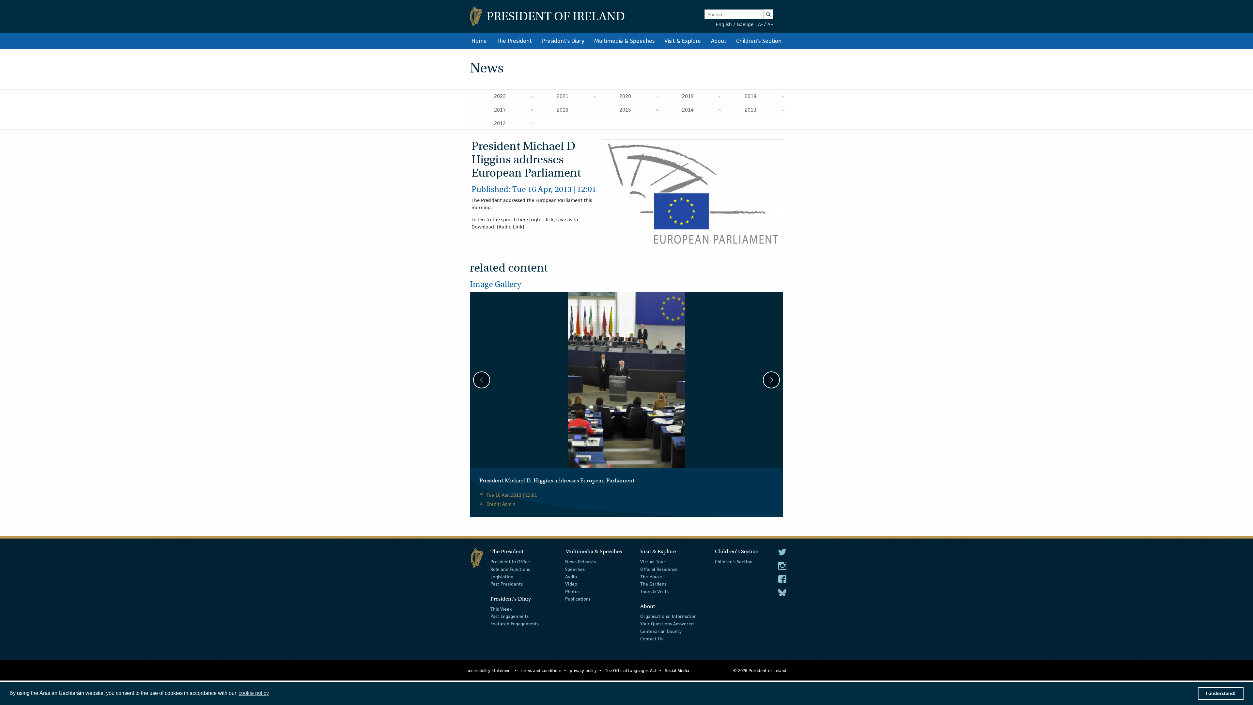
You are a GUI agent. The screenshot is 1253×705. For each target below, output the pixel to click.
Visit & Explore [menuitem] (682, 40)
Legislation (501, 576)
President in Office (510, 562)
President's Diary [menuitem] (563, 40)
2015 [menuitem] (625, 109)
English (724, 24)
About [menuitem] (718, 40)
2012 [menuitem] (500, 123)
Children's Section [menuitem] (758, 40)
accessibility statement (489, 670)
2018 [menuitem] (750, 96)
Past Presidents (506, 584)
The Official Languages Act (631, 670)
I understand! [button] (1221, 693)
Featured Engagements (514, 624)
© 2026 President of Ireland (759, 670)
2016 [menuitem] (562, 109)
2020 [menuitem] (625, 96)
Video (571, 584)
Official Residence (659, 569)
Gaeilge (745, 24)
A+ (770, 24)
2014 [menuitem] (688, 109)
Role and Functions (510, 569)
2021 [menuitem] (562, 96)
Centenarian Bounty (661, 631)
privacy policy (583, 670)
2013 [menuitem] (750, 109)
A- (760, 24)
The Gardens (653, 584)
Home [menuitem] (479, 40)
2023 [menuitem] (500, 96)
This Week (501, 609)
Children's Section (733, 562)
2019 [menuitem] (688, 96)
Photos (572, 591)
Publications (578, 599)
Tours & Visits (654, 591)
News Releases (580, 562)
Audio (571, 576)
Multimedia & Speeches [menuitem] (624, 40)
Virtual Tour (652, 562)
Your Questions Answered (667, 624)
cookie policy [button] (254, 693)
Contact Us (651, 639)
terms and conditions (541, 670)
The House (651, 576)
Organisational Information (668, 616)
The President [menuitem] (514, 40)
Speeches (575, 569)
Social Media (677, 670)
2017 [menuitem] (500, 109)
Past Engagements (509, 616)
